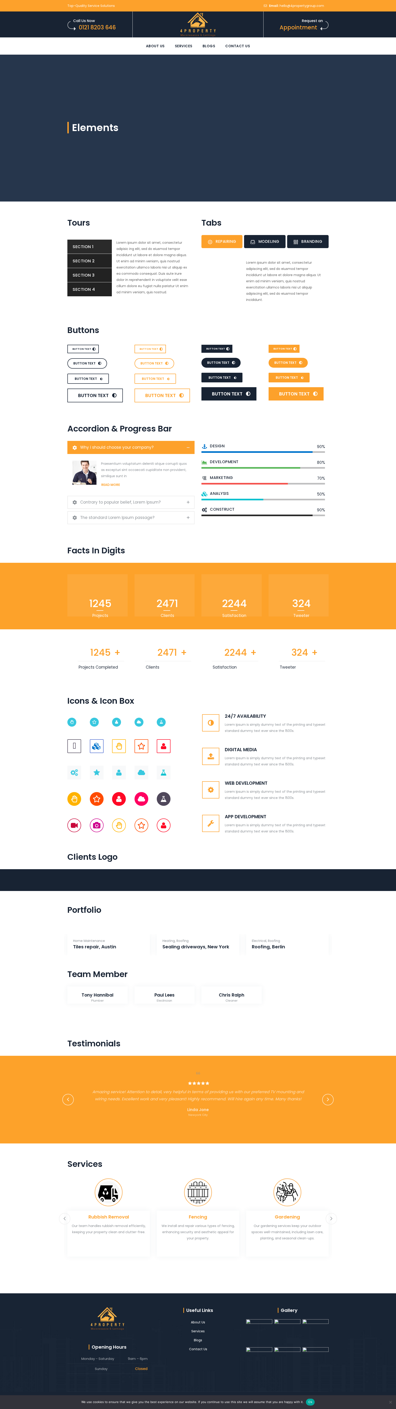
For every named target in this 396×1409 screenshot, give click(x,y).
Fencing (198, 1217)
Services (183, 46)
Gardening (287, 1217)
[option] (91, 883)
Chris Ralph (231, 995)
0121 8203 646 (97, 27)
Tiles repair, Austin (94, 947)
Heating (168, 940)
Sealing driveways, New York (195, 947)
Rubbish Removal (108, 1217)
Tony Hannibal (97, 995)
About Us (155, 46)
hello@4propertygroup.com (302, 5)
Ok (310, 1402)
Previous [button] (68, 1099)
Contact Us (237, 46)
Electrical (259, 940)
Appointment (298, 27)
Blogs (209, 46)
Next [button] (328, 1099)
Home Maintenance (89, 940)
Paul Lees (164, 995)
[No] (390, 1402)
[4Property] (198, 24)
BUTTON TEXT (81, 349)
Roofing (182, 940)
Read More (110, 485)
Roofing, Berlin (268, 947)
